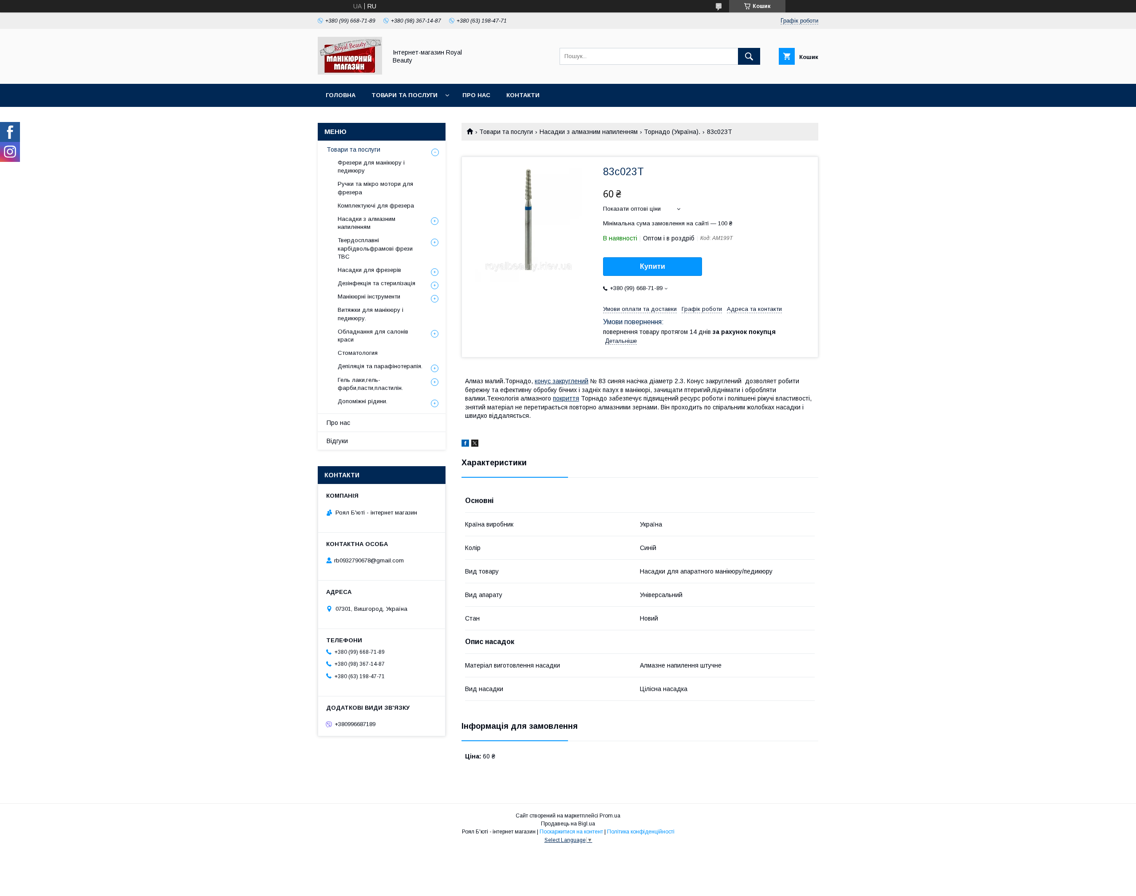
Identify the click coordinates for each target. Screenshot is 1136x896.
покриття (566, 398)
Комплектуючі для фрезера (376, 205)
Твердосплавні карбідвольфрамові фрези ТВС (375, 248)
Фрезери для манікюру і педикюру (371, 166)
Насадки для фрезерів (369, 270)
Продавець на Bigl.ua (568, 824)
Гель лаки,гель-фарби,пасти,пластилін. (370, 384)
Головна (340, 95)
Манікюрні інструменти (369, 296)
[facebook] (465, 444)
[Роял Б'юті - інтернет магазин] (350, 72)
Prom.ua (610, 816)
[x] (474, 444)
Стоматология (358, 353)
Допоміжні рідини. (362, 401)
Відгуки (337, 440)
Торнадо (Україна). (672, 131)
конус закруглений (561, 381)
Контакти (523, 95)
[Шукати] (749, 56)
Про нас (476, 95)
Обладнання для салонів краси (373, 335)
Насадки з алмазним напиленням (589, 131)
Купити (652, 266)
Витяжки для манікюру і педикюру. (370, 314)
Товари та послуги (404, 95)
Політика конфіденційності (640, 832)
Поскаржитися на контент (571, 832)
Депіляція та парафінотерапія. (380, 366)
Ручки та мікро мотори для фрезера (375, 188)
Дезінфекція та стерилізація (376, 283)
